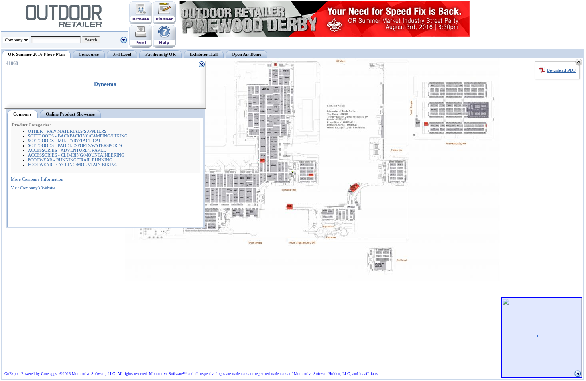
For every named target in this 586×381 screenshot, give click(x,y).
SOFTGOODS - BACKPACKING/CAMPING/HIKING (78, 136)
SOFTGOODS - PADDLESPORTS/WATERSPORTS (75, 145)
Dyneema (105, 84)
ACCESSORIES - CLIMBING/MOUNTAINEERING (76, 155)
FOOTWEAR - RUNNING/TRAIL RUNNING (70, 159)
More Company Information (37, 179)
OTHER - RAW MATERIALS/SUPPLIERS (67, 131)
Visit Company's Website (33, 187)
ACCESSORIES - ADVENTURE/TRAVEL (67, 150)
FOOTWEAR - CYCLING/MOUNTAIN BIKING (73, 164)
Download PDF (561, 70)
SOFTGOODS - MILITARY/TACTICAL (65, 140)
